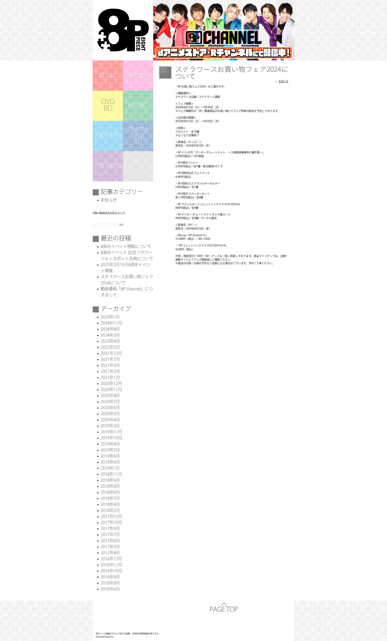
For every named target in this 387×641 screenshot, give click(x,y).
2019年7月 (110, 450)
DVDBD (108, 106)
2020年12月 (111, 384)
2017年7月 (110, 535)
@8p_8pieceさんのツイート (109, 213)
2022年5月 (110, 348)
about (108, 75)
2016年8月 (110, 583)
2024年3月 (110, 336)
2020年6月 (110, 408)
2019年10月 (111, 438)
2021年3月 (110, 366)
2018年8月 (110, 487)
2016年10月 (111, 571)
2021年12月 (111, 354)
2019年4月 (110, 463)
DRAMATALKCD (138, 136)
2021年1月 (110, 378)
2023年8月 (110, 342)
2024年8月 (110, 330)
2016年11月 (111, 565)
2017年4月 (110, 553)
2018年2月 (110, 511)
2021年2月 (110, 372)
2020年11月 (111, 390)
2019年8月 (110, 444)
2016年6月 (110, 589)
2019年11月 (111, 432)
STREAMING (107, 166)
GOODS (107, 135)
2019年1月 (110, 469)
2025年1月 (110, 317)
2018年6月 (110, 493)
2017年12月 (111, 517)
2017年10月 (111, 523)
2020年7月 (110, 402)
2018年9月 (110, 481)
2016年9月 (110, 577)
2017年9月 (110, 529)
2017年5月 (110, 547)
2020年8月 (110, 396)
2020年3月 (110, 426)
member (138, 75)
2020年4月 (110, 420)
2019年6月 (110, 456)
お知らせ (283, 82)
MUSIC (138, 105)
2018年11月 (111, 475)
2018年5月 (110, 499)
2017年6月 (110, 541)
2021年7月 (110, 360)
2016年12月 (111, 559)
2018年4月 (110, 505)
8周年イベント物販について (126, 247)
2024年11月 (111, 324)
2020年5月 (110, 414)
